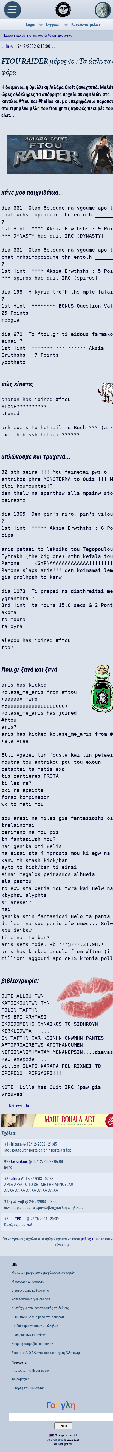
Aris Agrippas (55, 1440)
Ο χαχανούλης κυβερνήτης (30, 1290)
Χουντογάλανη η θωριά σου (31, 1299)
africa (15, 1178)
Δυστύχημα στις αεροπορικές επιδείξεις (40, 1308)
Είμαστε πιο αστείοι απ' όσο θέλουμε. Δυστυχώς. (38, 35)
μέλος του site (92, 1238)
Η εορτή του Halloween (28, 1388)
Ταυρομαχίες (20, 1379)
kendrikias (19, 1161)
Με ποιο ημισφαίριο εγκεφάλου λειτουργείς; (43, 1272)
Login (30, 24)
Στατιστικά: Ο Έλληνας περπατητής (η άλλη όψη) (46, 1353)
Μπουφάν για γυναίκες (28, 1281)
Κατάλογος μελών (86, 24)
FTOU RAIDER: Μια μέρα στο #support (38, 1317)
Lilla (5, 46)
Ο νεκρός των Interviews (29, 1335)
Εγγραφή (53, 24)
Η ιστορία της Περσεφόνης (31, 1370)
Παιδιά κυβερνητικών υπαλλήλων (35, 1326)
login (67, 1244)
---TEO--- (18, 1218)
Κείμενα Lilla (19, 1105)
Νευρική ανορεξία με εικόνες (32, 1344)
